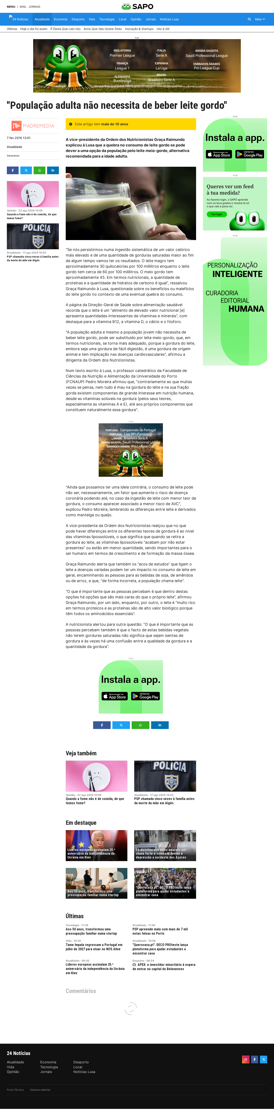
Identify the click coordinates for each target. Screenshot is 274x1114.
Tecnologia (72, 925)
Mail (23, 6)
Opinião (11, 210)
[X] (263, 1059)
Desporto (138, 960)
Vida (68, 940)
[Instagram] (245, 1059)
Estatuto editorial (40, 1089)
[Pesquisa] (249, 19)
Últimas (75, 916)
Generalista (13, 155)
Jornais (34, 6)
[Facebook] (254, 1059)
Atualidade (14, 147)
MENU (11, 6)
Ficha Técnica (15, 1089)
